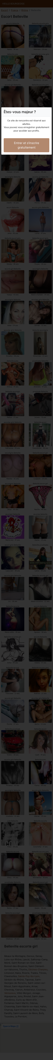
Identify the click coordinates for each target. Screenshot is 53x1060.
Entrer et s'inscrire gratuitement (26, 145)
